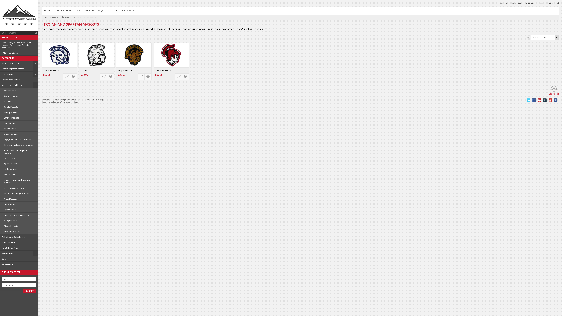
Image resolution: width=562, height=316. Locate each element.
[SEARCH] (36, 33)
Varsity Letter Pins (10, 248)
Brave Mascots (10, 101)
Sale (4, 258)
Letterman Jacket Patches (13, 68)
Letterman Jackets (10, 74)
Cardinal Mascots (11, 117)
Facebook (534, 100)
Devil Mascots (10, 128)
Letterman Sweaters (11, 79)
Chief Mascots (10, 123)
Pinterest (539, 100)
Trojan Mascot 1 (51, 70)
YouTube (550, 100)
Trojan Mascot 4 (163, 70)
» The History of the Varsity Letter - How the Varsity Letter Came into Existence (17, 45)
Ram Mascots (9, 204)
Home (46, 17)
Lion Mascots (9, 174)
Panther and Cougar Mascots (16, 193)
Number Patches (9, 242)
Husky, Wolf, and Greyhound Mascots (16, 151)
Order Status (530, 3)
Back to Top (554, 93)
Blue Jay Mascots (11, 96)
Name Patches (8, 253)
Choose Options (66, 76)
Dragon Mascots (11, 134)
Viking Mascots (10, 220)
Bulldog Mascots (11, 112)
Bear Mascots (10, 90)
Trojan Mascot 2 (88, 70)
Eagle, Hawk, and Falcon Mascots (18, 139)
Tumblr (545, 100)
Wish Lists (504, 3)
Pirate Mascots (10, 198)
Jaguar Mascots (10, 163)
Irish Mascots (9, 158)
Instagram (556, 100)
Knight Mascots (10, 169)
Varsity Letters (8, 264)
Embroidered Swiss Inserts (13, 237)
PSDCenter (74, 102)
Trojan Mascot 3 (126, 70)
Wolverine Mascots (12, 231)
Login (541, 3)
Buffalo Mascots (11, 106)
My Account (516, 3)
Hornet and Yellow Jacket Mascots (18, 145)
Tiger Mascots (10, 209)
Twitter (529, 100)
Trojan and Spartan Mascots (16, 215)
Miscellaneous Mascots (14, 188)
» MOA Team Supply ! (11, 52)
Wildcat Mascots (11, 226)
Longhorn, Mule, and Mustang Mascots (17, 181)
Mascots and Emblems (12, 85)
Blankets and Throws (11, 63)
